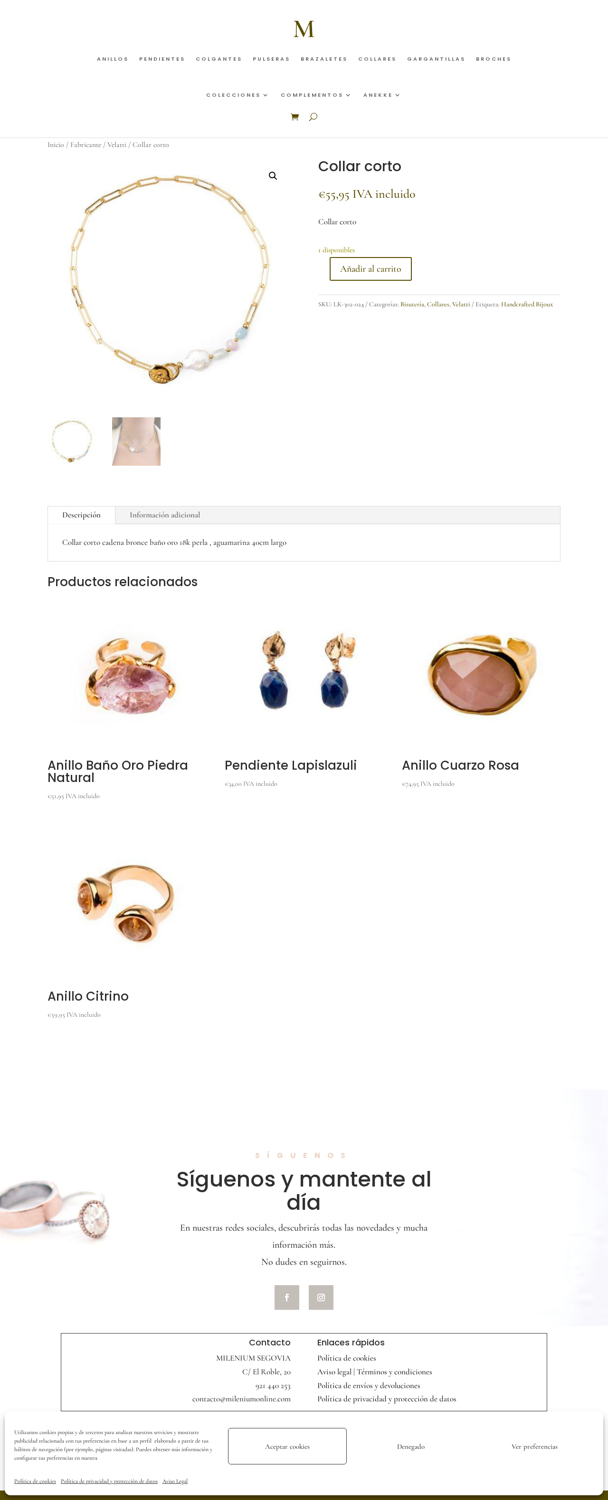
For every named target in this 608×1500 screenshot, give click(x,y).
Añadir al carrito (370, 269)
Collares (377, 59)
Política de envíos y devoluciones (368, 1385)
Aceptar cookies (287, 1446)
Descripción (81, 515)
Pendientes (162, 59)
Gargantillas (436, 59)
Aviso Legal (175, 1481)
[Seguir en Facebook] (287, 1297)
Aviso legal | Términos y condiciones (374, 1372)
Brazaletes (324, 59)
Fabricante (85, 144)
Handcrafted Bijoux (527, 304)
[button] (273, 175)
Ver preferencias (535, 1446)
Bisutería (412, 304)
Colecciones (233, 95)
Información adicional (165, 515)
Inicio (56, 144)
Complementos (312, 95)
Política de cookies (35, 1481)
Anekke (378, 95)
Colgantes (219, 59)
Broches (494, 59)
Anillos (113, 59)
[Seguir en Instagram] (321, 1297)
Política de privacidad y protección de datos (109, 1481)
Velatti (116, 144)
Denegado (411, 1446)
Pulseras (271, 59)
